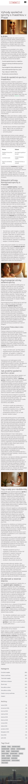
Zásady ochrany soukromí (15, 776)
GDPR (15, 777)
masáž (7, 751)
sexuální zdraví (13, 753)
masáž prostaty (15, 751)
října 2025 (3, 735)
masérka (8, 755)
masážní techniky (6, 760)
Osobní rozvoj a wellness (7, 693)
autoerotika (14, 758)
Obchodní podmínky (15, 774)
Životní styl (4, 684)
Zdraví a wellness (5, 675)
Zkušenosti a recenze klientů (10, 74)
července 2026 (5, 708)
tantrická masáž (16, 746)
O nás (15, 773)
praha (3, 751)
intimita (21, 753)
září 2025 (3, 738)
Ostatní (3, 696)
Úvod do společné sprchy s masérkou (12, 61)
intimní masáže (15, 760)
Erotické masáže (5, 672)
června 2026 (4, 711)
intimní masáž (5, 753)
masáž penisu (15, 755)
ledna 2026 (4, 726)
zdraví (3, 755)
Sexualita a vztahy (6, 690)
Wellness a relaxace (6, 681)
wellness (13, 749)
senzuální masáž (6, 758)
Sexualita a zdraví (6, 687)
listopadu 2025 (5, 732)
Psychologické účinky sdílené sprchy (12, 67)
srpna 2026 (4, 705)
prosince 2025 (5, 729)
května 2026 (4, 714)
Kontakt (15, 779)
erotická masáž (5, 749)
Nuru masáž (5, 762)
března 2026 (4, 720)
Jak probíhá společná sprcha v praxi (11, 69)
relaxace (16, 95)
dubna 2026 (4, 717)
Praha (9, 746)
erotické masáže (21, 749)
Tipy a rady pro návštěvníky (9, 72)
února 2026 (4, 723)
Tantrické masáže (6, 678)
